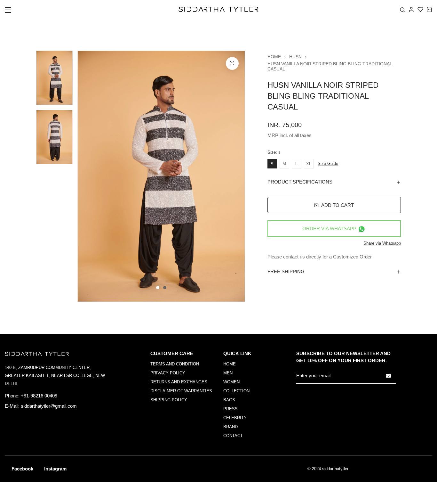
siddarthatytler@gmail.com (49, 406)
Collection (236, 390)
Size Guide (328, 163)
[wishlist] (420, 9)
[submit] (388, 375)
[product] (232, 63)
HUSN (295, 56)
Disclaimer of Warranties (181, 390)
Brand (230, 426)
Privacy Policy (167, 373)
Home (274, 56)
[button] (12, 12)
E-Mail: (12, 406)
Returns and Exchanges (178, 382)
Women (231, 382)
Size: (274, 152)
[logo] (218, 9)
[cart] (429, 9)
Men (228, 373)
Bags (229, 399)
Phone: (12, 395)
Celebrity (235, 417)
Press (230, 408)
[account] (411, 9)
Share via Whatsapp (382, 243)
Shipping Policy (168, 399)
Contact (233, 435)
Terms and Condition (174, 364)
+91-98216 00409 (39, 395)
